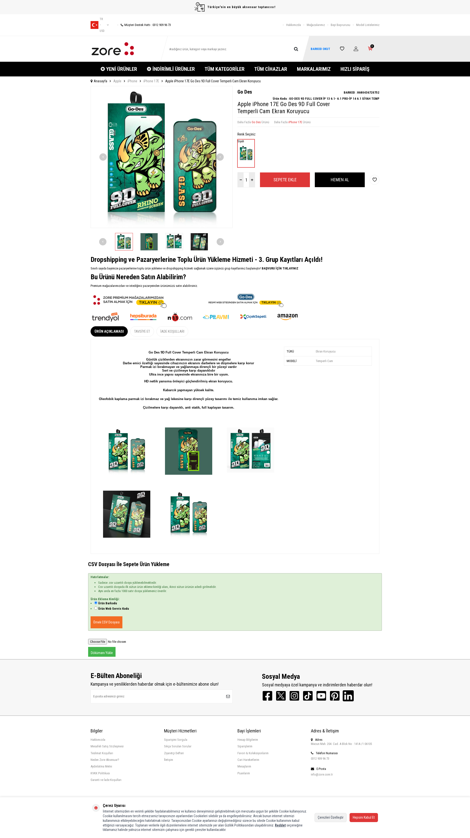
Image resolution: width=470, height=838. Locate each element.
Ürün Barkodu (107, 603)
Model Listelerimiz (367, 25)
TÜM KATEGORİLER (225, 69)
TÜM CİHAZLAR (270, 69)
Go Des (244, 92)
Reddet (280, 825)
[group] (161, 157)
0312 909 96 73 (320, 758)
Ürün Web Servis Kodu (113, 608)
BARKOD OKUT (320, 49)
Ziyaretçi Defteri (174, 753)
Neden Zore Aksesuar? (105, 760)
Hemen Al (340, 179)
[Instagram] (294, 695)
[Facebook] (267, 695)
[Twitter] (280, 695)
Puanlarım (243, 773)
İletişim (168, 760)
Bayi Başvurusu (340, 25)
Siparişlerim (244, 746)
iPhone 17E (151, 81)
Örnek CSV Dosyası (106, 622)
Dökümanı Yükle (102, 653)
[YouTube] (321, 695)
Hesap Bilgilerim (247, 739)
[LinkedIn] (348, 695)
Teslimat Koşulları (102, 753)
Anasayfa (100, 81)
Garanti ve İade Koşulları (106, 780)
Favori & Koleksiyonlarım (253, 753)
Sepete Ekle (285, 179)
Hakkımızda (293, 25)
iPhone (132, 81)
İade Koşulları (172, 331)
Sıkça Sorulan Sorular (177, 746)
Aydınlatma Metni (101, 766)
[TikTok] (307, 695)
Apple (117, 81)
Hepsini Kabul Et (364, 817)
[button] (103, 157)
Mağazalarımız (316, 25)
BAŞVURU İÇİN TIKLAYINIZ (279, 268)
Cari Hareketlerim (248, 760)
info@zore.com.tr (322, 774)
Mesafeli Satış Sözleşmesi (107, 746)
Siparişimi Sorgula (175, 739)
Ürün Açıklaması (109, 331)
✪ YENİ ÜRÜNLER (119, 69)
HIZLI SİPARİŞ (355, 69)
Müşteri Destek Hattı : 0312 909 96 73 (147, 25)
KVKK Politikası (100, 773)
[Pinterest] (334, 695)
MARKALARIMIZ (314, 69)
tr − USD (102, 25)
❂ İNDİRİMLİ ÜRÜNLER (171, 69)
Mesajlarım (244, 766)
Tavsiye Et (142, 331)
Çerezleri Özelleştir (330, 817)
